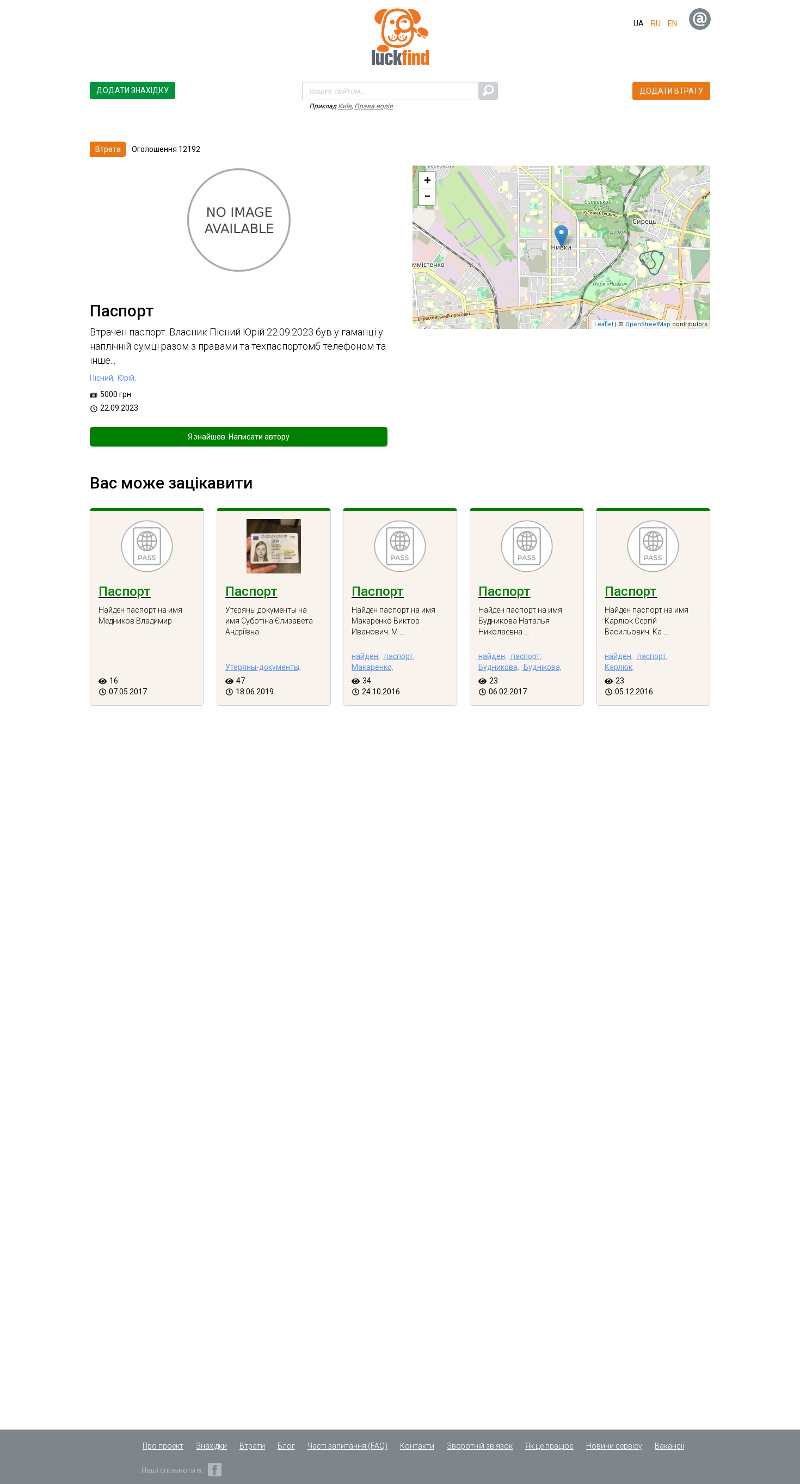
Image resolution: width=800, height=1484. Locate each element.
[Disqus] (400, 907)
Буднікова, (542, 667)
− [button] (427, 196)
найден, (366, 656)
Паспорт (125, 591)
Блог (286, 1446)
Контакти (417, 1446)
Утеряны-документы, (263, 667)
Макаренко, (372, 667)
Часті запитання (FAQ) (347, 1446)
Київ (345, 106)
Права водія (373, 106)
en (672, 23)
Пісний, (102, 378)
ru (656, 23)
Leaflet (603, 324)
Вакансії (669, 1446)
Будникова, (498, 667)
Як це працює (549, 1446)
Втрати (252, 1446)
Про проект (163, 1446)
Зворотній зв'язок (480, 1446)
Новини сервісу (614, 1446)
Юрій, (127, 378)
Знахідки (211, 1446)
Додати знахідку (132, 90)
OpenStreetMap (647, 324)
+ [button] (427, 180)
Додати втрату (671, 91)
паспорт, (399, 656)
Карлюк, (619, 667)
